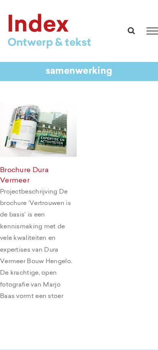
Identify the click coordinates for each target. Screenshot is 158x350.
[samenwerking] (38, 129)
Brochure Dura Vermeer (27, 115)
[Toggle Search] (131, 30)
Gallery (49, 115)
